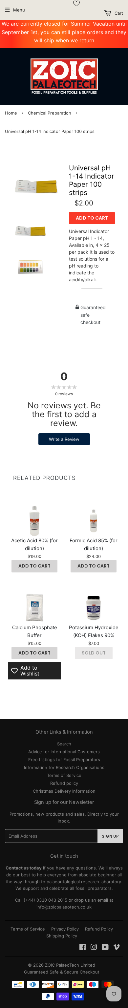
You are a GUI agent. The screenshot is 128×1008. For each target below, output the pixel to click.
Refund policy (64, 783)
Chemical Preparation (49, 113)
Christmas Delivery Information (64, 791)
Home (11, 113)
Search (64, 743)
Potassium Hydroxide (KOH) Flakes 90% (93, 631)
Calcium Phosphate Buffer (34, 631)
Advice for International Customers (64, 751)
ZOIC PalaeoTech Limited (70, 965)
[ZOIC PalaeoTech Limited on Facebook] (82, 948)
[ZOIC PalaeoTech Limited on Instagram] (94, 948)
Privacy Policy (65, 929)
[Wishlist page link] (76, 3)
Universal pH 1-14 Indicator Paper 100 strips (91, 180)
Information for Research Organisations (64, 767)
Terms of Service (64, 775)
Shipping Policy (61, 935)
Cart (118, 13)
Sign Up (110, 836)
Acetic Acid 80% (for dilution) (34, 544)
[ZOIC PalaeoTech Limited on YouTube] (105, 948)
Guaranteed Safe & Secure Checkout (61, 972)
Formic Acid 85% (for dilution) (93, 544)
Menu (19, 9)
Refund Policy (99, 929)
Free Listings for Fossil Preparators (64, 759)
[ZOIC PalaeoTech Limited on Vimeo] (116, 948)
